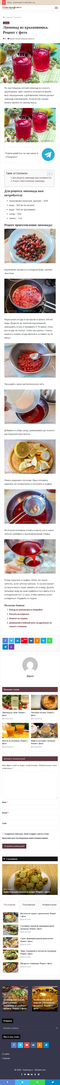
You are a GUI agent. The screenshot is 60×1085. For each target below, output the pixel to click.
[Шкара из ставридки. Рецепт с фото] (10, 967)
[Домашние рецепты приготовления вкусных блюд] (12, 7)
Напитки (17, 17)
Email (5, 813)
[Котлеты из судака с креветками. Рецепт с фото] (10, 917)
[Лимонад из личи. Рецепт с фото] (15, 702)
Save (25, 639)
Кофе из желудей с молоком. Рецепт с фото (43, 742)
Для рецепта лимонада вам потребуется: (32, 178)
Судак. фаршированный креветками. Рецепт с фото (37, 940)
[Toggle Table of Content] (48, 173)
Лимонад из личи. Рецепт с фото (14, 714)
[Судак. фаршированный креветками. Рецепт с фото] (10, 942)
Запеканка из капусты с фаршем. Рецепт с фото (27, 891)
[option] (30, 879)
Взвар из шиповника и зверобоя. (26, 609)
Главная (8, 17)
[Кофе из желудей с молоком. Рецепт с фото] (44, 730)
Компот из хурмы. (18, 618)
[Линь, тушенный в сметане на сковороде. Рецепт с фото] (10, 955)
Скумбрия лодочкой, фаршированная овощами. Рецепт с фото (37, 927)
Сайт (4, 823)
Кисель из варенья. (19, 614)
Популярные (28, 904)
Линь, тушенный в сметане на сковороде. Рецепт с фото (33, 2)
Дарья (30, 676)
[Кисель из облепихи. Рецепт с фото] (15, 730)
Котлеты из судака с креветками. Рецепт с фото (38, 915)
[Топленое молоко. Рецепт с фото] (44, 702)
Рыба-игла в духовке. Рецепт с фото (44, 1007)
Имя (5, 802)
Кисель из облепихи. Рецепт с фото (15, 742)
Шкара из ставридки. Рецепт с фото (36, 963)
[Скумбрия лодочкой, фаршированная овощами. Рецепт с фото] (10, 930)
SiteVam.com (40, 1070)
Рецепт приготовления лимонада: (29, 181)
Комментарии (49, 904)
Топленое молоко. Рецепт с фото (43, 714)
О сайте (5, 1054)
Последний (9, 904)
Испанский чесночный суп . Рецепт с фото (14, 1007)
